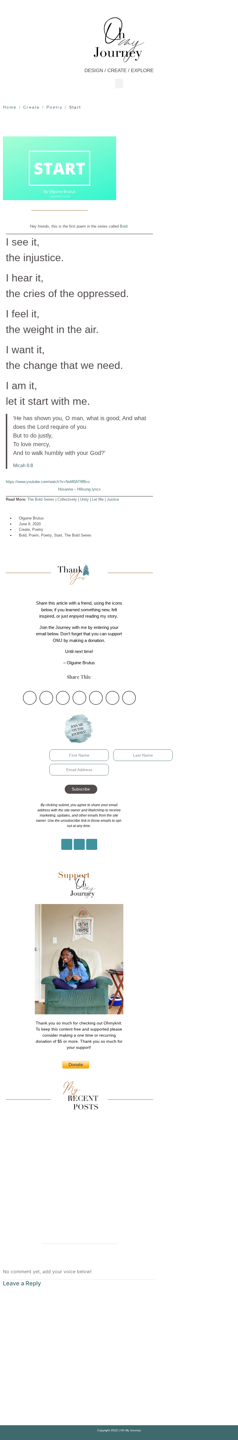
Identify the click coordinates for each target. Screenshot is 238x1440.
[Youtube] (91, 844)
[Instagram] (66, 844)
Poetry (37, 529)
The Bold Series (40, 499)
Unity (84, 499)
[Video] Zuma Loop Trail (79, 1230)
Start (58, 535)
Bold (123, 226)
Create (24, 529)
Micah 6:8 (23, 465)
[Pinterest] (79, 844)
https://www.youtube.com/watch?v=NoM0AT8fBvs (48, 482)
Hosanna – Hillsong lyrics (79, 489)
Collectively (67, 499)
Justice (113, 499)
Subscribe (81, 789)
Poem (34, 535)
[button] (119, 83)
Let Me (98, 499)
